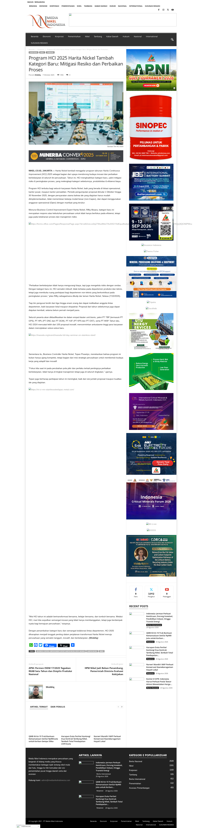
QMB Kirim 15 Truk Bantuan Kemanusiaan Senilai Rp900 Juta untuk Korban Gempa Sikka (43, 739)
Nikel (79, 6)
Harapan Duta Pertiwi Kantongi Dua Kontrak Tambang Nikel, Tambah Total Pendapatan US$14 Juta (75, 740)
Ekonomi (43, 6)
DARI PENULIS (58, 706)
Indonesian (26, 826)
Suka (136, 588)
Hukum (113, 6)
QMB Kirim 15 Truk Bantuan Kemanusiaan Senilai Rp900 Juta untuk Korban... (159, 636)
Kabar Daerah (101, 6)
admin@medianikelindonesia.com (55, 780)
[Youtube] (172, 10)
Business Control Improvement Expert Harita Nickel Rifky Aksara (61, 651)
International (136, 6)
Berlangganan (167, 589)
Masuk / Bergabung (36, 2)
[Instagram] (163, 10)
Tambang (88, 6)
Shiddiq (38, 75)
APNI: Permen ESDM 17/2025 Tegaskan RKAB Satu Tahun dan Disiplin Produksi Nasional (50, 671)
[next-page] (121, 706)
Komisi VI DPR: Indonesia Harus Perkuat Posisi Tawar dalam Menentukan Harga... (159, 682)
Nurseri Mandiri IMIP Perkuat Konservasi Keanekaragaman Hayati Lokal (107, 739)
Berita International (154, 625)
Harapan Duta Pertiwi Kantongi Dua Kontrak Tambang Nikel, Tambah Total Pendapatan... (159, 651)
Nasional (122, 6)
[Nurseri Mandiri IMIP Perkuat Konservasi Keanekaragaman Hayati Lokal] (108, 723)
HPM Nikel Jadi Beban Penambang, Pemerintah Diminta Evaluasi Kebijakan (104, 671)
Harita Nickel (92, 651)
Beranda (33, 6)
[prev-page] (118, 706)
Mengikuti (151, 588)
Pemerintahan (68, 6)
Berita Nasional (152, 688)
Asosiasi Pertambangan (139, 788)
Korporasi (54, 6)
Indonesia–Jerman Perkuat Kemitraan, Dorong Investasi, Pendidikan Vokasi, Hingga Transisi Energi (159, 617)
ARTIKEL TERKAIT (39, 706)
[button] (123, 19)
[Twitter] (168, 10)
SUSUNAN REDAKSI (152, 6)
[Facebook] (159, 10)
